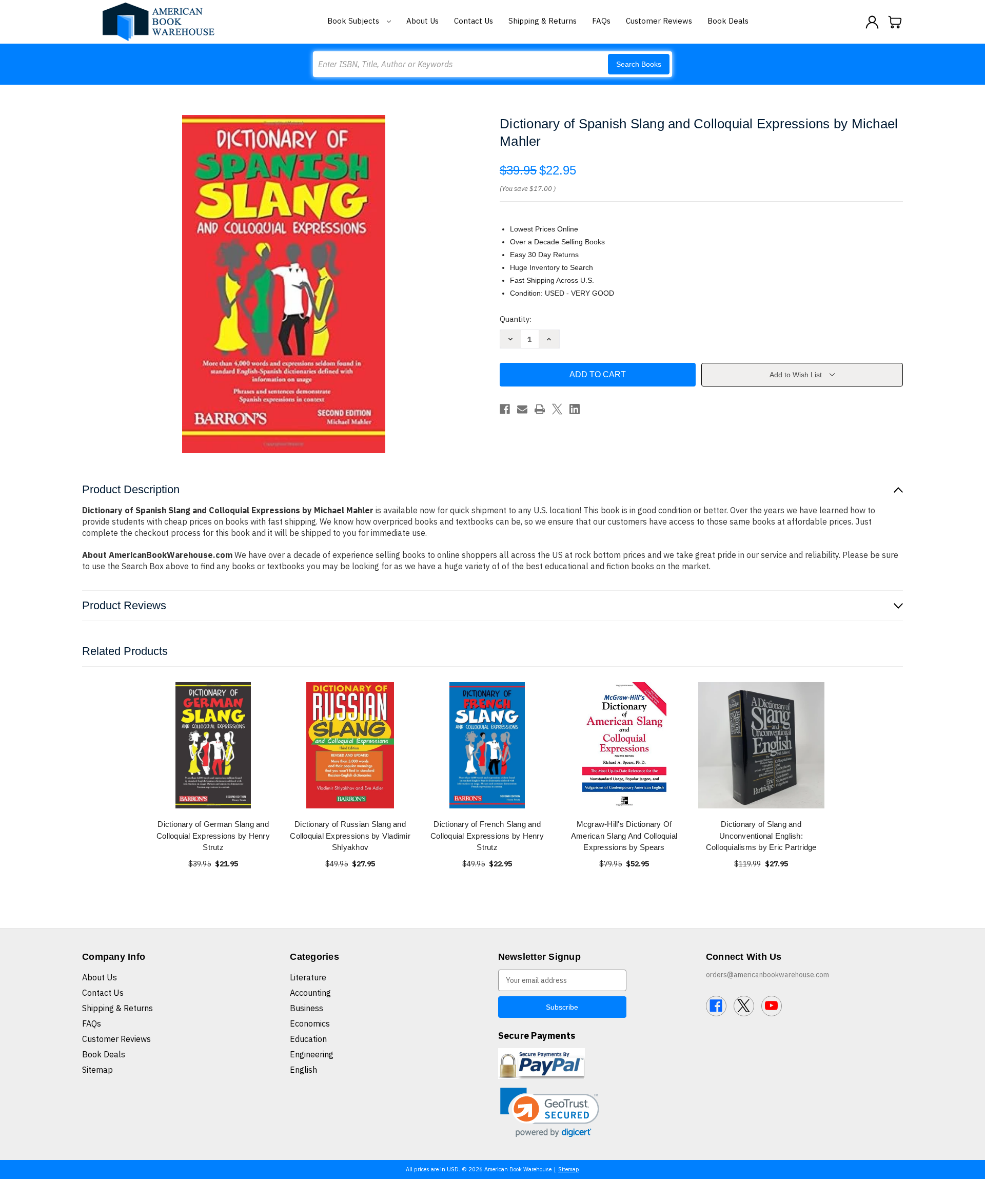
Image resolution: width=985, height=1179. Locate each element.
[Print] (540, 409)
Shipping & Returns (542, 21)
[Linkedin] (574, 409)
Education (308, 1039)
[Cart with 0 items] (895, 22)
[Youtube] (771, 1006)
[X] (557, 409)
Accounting (310, 993)
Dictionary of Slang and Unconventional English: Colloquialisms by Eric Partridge (761, 836)
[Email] (522, 409)
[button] (549, 1112)
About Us (422, 21)
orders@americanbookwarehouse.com (767, 974)
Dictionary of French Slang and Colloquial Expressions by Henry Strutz (487, 836)
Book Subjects (354, 21)
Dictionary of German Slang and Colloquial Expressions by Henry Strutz (213, 836)
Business (306, 1008)
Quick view (213, 745)
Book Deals (727, 21)
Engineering (311, 1054)
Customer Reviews (659, 21)
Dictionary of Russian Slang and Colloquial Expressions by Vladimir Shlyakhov (350, 836)
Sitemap (97, 1070)
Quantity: (515, 319)
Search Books (638, 64)
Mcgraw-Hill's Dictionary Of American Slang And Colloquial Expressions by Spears (624, 836)
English (303, 1070)
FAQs (601, 21)
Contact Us (473, 21)
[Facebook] (505, 409)
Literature (308, 977)
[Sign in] (872, 22)
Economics (310, 1023)
